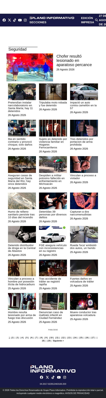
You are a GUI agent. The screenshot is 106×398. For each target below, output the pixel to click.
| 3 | (17, 338)
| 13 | (69, 338)
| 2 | (12, 338)
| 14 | (75, 338)
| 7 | (36, 338)
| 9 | (46, 338)
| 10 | (51, 338)
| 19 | (49, 341)
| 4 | (22, 338)
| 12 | (63, 338)
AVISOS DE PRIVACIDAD (77, 393)
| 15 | (81, 338)
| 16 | (87, 338)
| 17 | (93, 338)
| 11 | (57, 338)
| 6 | (31, 338)
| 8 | (41, 338)
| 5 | (27, 338)
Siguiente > (58, 341)
